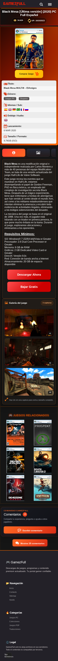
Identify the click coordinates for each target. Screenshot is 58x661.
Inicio (11, 588)
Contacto (13, 592)
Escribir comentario (32, 530)
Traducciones (14, 629)
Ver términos (9, 655)
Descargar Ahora (29, 274)
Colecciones (14, 621)
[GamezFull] (14, 4)
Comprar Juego (26, 74)
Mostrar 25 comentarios (32, 543)
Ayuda (12, 600)
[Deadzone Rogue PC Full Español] (15, 488)
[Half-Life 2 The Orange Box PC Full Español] (15, 433)
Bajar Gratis (29, 286)
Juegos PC (10, 99)
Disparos (24, 99)
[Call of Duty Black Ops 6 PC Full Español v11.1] (15, 460)
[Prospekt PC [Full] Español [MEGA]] (43, 433)
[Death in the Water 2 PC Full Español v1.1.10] (43, 460)
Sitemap (12, 596)
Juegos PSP (14, 625)
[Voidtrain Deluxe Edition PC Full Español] (43, 488)
